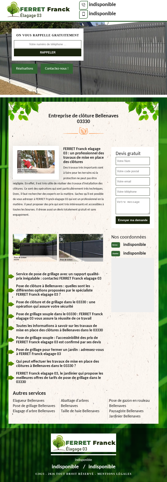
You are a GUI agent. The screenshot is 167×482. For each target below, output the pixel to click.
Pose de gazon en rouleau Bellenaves (129, 403)
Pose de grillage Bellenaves (34, 406)
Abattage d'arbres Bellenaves (75, 403)
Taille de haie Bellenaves (80, 411)
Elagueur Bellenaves (28, 401)
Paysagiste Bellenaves (126, 411)
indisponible (102, 4)
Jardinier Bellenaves (124, 416)
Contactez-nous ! (56, 68)
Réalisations (24, 68)
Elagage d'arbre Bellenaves (34, 411)
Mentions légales (114, 473)
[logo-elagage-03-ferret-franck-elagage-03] (37, 11)
